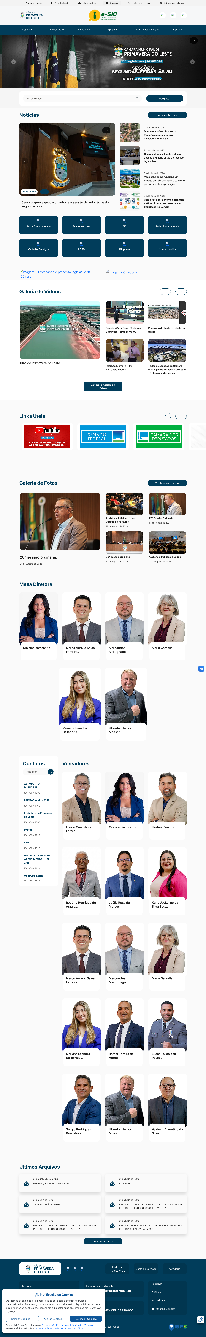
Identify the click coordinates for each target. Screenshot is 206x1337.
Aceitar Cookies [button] (53, 1318)
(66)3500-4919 (32, 868)
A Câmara (157, 1291)
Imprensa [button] (112, 29)
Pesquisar (164, 98)
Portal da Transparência (117, 1269)
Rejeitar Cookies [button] (20, 1318)
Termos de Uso (91, 1325)
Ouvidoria (174, 1268)
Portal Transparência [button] (145, 29)
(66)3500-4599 (32, 881)
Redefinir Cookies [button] (164, 1308)
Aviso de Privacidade (71, 1325)
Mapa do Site (89, 3)
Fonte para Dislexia (141, 3)
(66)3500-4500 (32, 822)
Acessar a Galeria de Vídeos (103, 386)
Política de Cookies (50, 1325)
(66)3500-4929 (32, 835)
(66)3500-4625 (32, 848)
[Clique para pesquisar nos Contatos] (51, 772)
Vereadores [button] (55, 29)
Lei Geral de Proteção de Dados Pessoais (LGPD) (59, 1328)
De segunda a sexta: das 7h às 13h (108, 1290)
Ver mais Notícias (167, 115)
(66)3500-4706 (32, 805)
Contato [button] (177, 29)
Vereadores (158, 1300)
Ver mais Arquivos (103, 1241)
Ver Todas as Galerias (167, 483)
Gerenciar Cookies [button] (86, 1318)
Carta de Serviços (146, 1268)
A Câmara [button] (26, 29)
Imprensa (157, 1283)
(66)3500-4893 (32, 793)
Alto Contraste (61, 3)
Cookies (115, 3)
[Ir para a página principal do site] (31, 15)
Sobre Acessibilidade (173, 3)
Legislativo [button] (84, 29)
